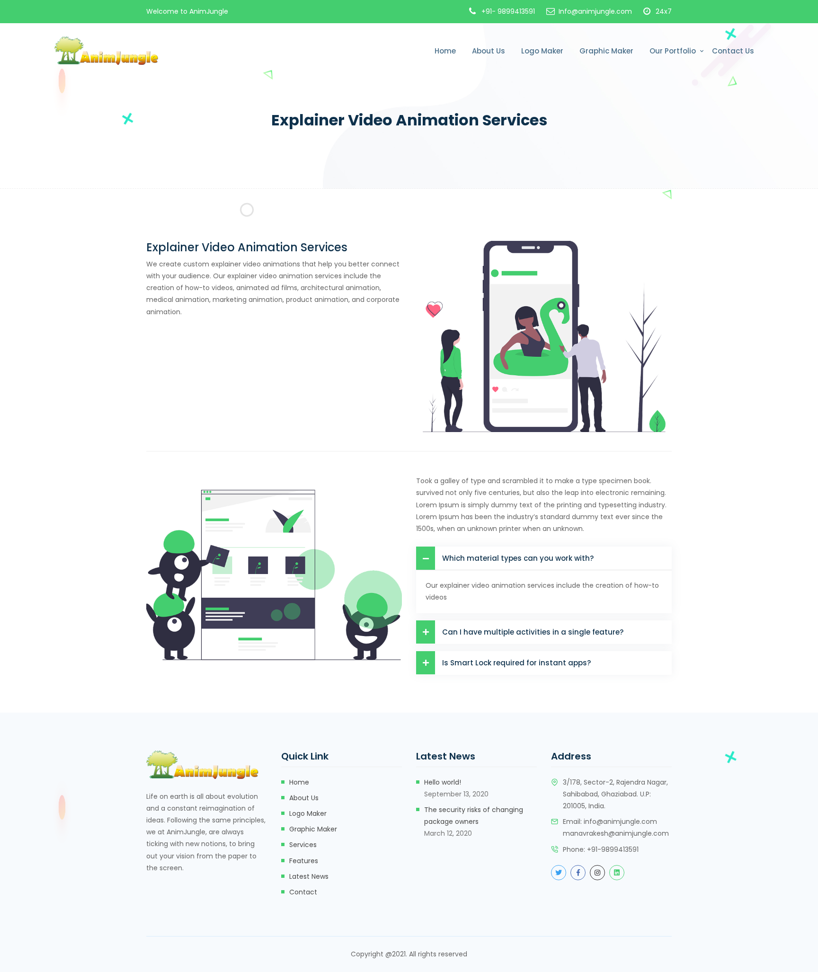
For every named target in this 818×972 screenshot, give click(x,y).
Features (303, 861)
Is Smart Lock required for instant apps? (516, 663)
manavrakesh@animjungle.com (616, 833)
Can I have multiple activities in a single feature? (532, 632)
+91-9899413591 (613, 849)
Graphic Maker (606, 51)
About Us (488, 51)
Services (303, 844)
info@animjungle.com (620, 821)
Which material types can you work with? (518, 558)
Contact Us (733, 51)
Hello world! (442, 782)
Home (445, 51)
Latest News (309, 876)
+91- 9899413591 (508, 11)
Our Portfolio (672, 51)
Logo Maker (542, 51)
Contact (303, 892)
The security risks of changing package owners (473, 815)
